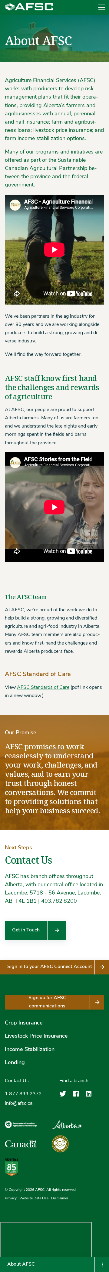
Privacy (11, 1198)
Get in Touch (26, 930)
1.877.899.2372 (23, 1094)
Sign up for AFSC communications (47, 1002)
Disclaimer (59, 1198)
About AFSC (21, 1264)
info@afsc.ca (18, 1103)
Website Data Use (33, 1198)
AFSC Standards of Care (43, 687)
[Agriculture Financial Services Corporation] (29, 7)
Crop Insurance (24, 1023)
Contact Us (17, 1081)
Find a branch (73, 1081)
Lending (15, 1062)
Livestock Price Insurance (36, 1036)
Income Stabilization (29, 1049)
